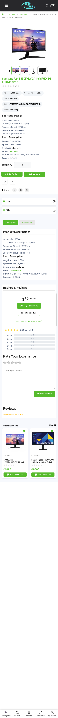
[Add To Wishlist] (4, 181)
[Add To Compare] (12, 181)
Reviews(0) (27, 222)
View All (52, 425)
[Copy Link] (27, 190)
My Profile (52, 715)
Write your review (29, 306)
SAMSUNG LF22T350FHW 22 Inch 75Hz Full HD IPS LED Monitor (14, 461)
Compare (40, 715)
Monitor (12, 14)
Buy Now (35, 174)
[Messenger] (20, 190)
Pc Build (29, 715)
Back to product (29, 313)
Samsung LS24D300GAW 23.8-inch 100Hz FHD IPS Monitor (42, 461)
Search (17, 715)
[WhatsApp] (14, 190)
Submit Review (44, 393)
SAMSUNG (24, 14)
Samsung (14, 110)
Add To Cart (13, 174)
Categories (6, 715)
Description (10, 222)
